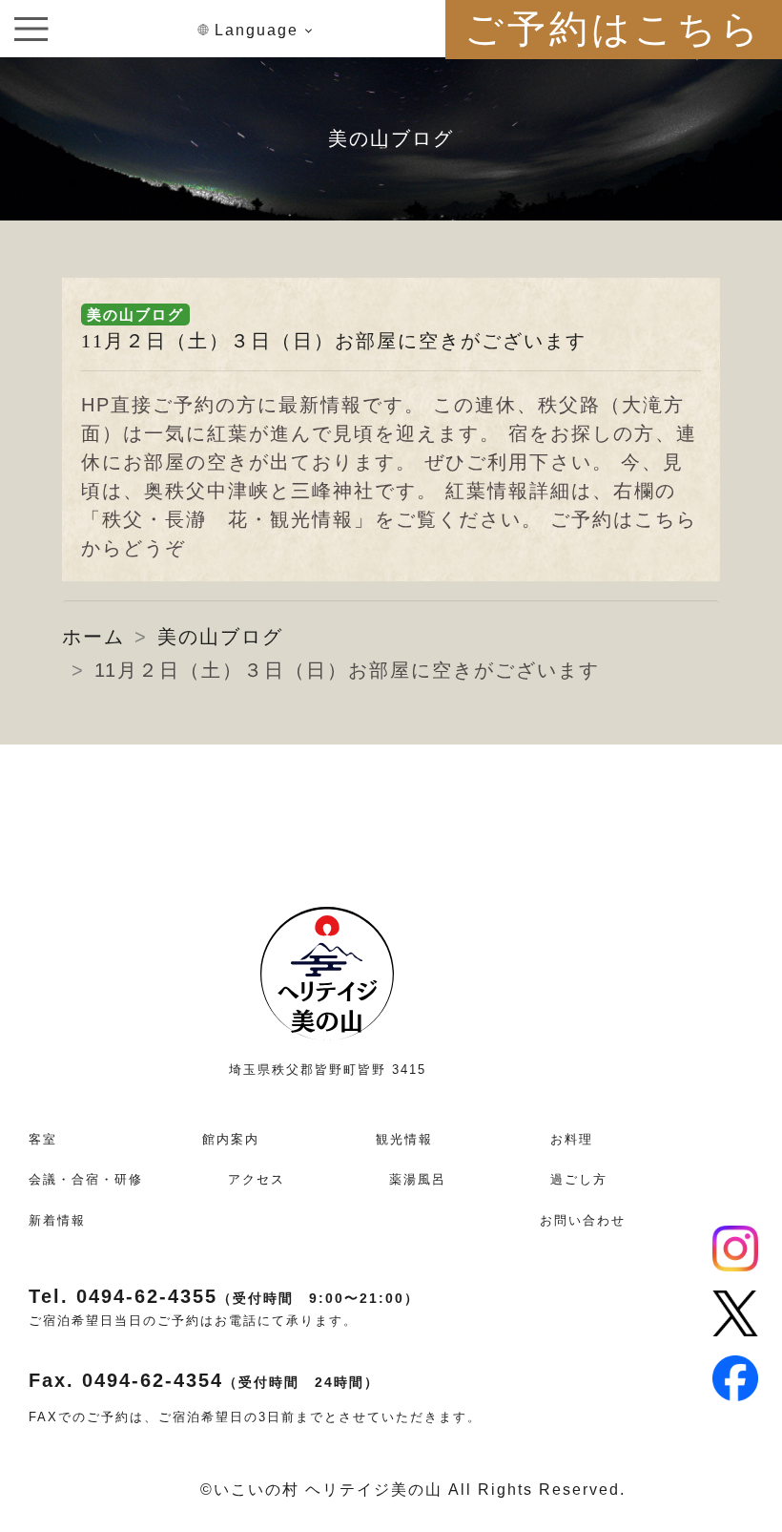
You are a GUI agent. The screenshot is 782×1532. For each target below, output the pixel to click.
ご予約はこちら (613, 29)
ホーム (93, 636)
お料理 (571, 1139)
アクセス (256, 1179)
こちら (665, 519)
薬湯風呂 (417, 1179)
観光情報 (404, 1139)
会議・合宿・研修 (86, 1179)
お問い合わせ (583, 1220)
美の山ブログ (135, 314)
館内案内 (230, 1139)
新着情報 (57, 1220)
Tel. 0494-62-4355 (224, 1296)
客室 (43, 1139)
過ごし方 (578, 1179)
